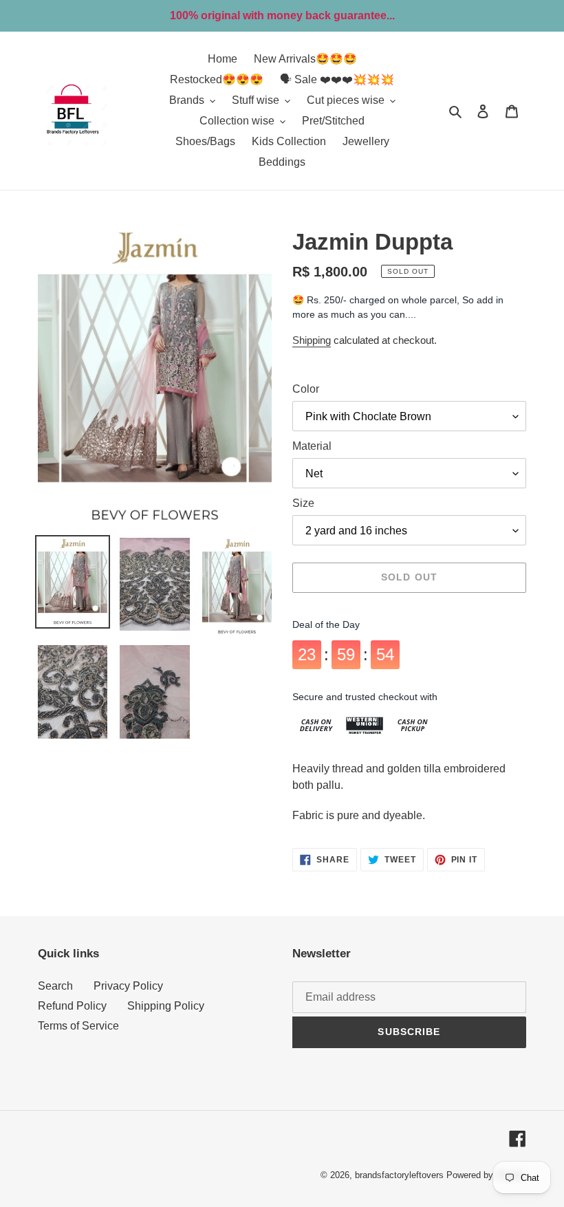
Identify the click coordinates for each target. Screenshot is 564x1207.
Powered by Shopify (486, 1175)
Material (312, 446)
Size (303, 503)
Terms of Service (78, 1026)
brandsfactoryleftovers (399, 1175)
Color (305, 389)
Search (55, 986)
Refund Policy (72, 1006)
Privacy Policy (128, 986)
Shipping (311, 340)
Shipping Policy (165, 1006)
